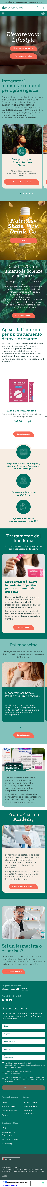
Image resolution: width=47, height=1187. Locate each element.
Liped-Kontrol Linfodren (21, 411)
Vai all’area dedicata (13, 971)
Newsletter (7, 1144)
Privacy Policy (30, 1102)
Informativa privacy (12, 1065)
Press (4, 1102)
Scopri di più (23, 627)
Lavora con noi (9, 1110)
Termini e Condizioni (28, 1112)
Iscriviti (23, 1087)
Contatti (6, 1115)
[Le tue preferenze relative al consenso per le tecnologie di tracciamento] (43, 1183)
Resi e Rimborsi (10, 1139)
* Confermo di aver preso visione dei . (18, 1072)
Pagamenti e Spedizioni (8, 1133)
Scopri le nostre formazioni (23, 886)
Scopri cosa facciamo (24, 315)
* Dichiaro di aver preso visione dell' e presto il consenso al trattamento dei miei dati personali (25, 1065)
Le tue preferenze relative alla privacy (17, 1182)
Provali (23, 240)
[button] (38, 7)
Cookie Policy (30, 1106)
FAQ (4, 1128)
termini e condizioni (12, 1073)
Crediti (4, 1175)
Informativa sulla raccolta (9, 1185)
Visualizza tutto (23, 434)
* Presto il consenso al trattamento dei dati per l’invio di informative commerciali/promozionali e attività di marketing (24, 1079)
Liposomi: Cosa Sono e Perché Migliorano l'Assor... (22, 694)
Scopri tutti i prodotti (22, 182)
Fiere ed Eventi (9, 1106)
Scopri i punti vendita (25, 48)
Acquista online (25, 56)
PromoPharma (14, 1167)
